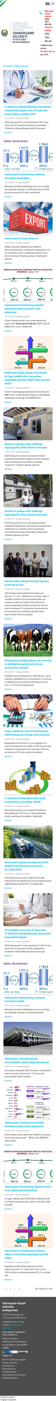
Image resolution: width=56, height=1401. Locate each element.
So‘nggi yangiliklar (23, 118)
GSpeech (12, 1400)
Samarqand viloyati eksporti (21, 238)
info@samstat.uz (10, 1322)
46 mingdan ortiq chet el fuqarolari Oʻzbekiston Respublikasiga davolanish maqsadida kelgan (28, 933)
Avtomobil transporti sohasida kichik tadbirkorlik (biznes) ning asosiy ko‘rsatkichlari (27, 866)
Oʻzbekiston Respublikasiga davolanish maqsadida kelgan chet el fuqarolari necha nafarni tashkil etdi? (28, 110)
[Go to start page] (5, 1289)
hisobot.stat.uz (47, 51)
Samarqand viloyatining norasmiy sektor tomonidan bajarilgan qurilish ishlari (26, 1254)
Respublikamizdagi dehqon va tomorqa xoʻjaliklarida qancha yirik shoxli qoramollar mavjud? (28, 664)
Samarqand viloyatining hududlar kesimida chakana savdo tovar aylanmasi (24, 309)
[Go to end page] (19, 1289)
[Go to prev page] (10, 1289)
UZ (47, 4)
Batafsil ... (9, 132)
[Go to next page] (15, 1289)
